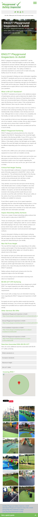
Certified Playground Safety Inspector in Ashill (15, 506)
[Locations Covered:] (2, 2)
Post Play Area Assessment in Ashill (12, 511)
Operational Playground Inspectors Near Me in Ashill (17, 507)
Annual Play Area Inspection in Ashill (13, 509)
